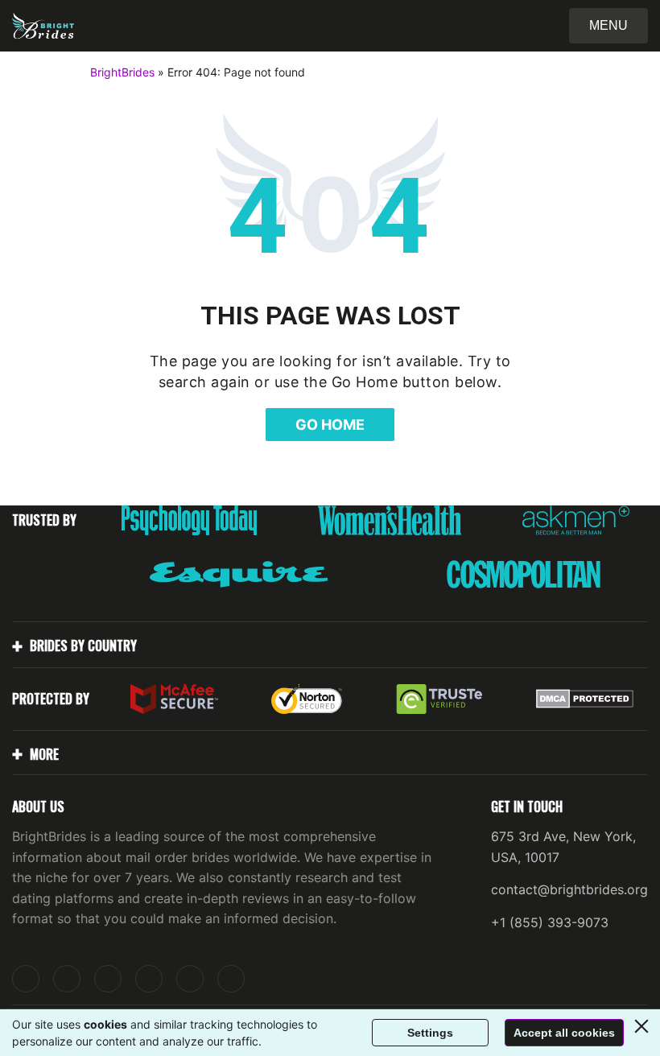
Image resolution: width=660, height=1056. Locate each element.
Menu (608, 25)
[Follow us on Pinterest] (149, 978)
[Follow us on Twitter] (66, 978)
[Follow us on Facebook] (108, 978)
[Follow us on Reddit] (190, 978)
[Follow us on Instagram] (25, 978)
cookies (105, 1024)
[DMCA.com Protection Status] (584, 698)
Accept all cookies (564, 1032)
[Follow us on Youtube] (231, 978)
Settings (430, 1032)
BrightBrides (122, 72)
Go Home (330, 424)
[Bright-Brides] (43, 25)
